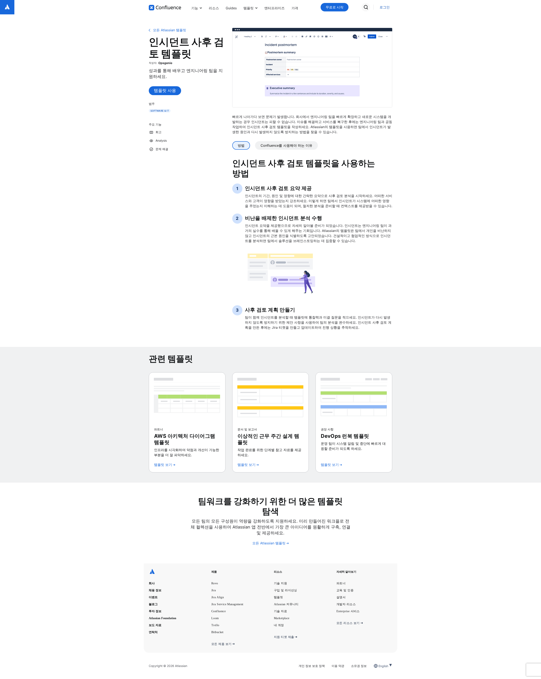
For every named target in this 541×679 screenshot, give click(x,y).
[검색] (366, 7)
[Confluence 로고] (165, 7)
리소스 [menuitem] (214, 8)
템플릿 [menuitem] (248, 8)
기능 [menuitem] (194, 8)
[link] (384, 7)
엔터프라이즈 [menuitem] (274, 8)
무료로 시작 (334, 7)
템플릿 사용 (165, 90)
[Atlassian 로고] (7, 7)
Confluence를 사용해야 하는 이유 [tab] (286, 145)
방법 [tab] (241, 145)
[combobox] (378, 666)
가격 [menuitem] (294, 8)
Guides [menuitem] (231, 8)
